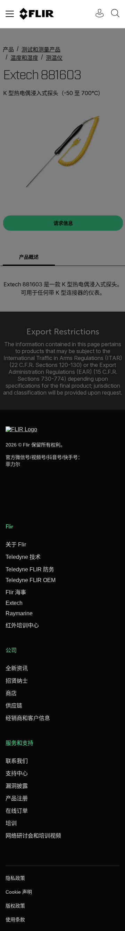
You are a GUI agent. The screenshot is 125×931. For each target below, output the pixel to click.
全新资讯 (17, 668)
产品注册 (17, 798)
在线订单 (17, 811)
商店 (11, 693)
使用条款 (15, 919)
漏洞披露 (17, 786)
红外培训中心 (22, 625)
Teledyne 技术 (23, 557)
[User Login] (96, 14)
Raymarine (19, 613)
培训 (11, 823)
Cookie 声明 (19, 892)
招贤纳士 (17, 681)
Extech (14, 603)
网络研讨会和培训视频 (33, 836)
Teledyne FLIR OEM (31, 580)
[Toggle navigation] (10, 14)
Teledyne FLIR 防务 (30, 569)
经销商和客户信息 (28, 718)
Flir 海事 (16, 592)
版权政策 (15, 906)
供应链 (14, 706)
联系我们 (17, 761)
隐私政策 (15, 878)
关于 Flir (16, 544)
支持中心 (17, 773)
